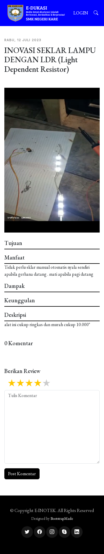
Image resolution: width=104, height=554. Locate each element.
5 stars (46, 383)
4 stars (37, 383)
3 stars (29, 383)
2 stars (20, 383)
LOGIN (80, 13)
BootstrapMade (62, 518)
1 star (11, 383)
